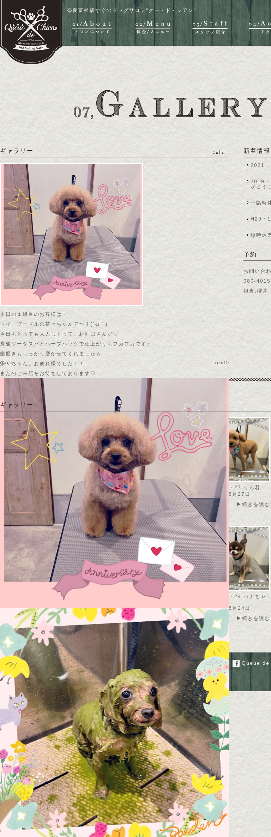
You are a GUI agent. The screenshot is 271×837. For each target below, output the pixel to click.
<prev (8, 362)
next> (221, 362)
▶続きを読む (253, 504)
